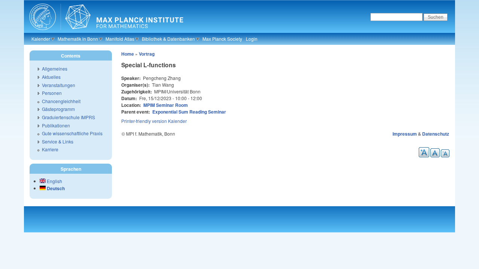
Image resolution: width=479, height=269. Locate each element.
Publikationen (56, 125)
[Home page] (105, 31)
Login (251, 38)
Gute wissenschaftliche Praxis (72, 133)
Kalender (40, 38)
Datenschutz (435, 133)
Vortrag (147, 53)
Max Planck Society (222, 38)
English (54, 181)
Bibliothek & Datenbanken (168, 38)
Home (127, 53)
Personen (52, 93)
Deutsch (55, 188)
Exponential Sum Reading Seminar (189, 111)
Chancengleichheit (61, 101)
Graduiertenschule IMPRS (68, 117)
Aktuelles (51, 77)
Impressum (405, 133)
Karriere (50, 149)
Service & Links (57, 141)
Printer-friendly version (144, 121)
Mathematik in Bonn (78, 38)
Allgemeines (54, 68)
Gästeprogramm (58, 109)
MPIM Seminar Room (165, 105)
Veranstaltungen (58, 85)
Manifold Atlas (120, 38)
